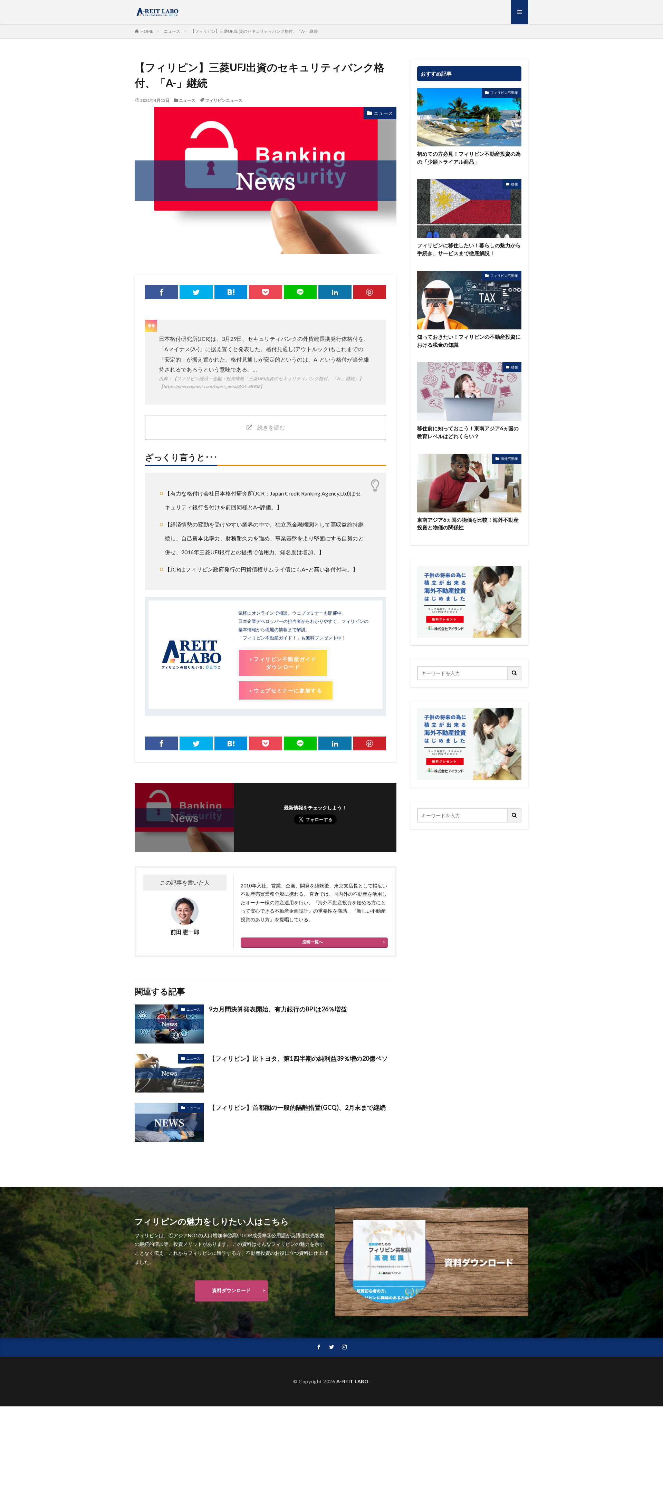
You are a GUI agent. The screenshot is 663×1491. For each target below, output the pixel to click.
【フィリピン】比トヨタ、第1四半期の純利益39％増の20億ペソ (298, 1058)
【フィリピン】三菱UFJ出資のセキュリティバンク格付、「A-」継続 (254, 31)
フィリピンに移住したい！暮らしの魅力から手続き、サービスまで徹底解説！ (469, 249)
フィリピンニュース (223, 100)
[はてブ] (230, 292)
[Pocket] (265, 292)
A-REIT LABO (352, 1381)
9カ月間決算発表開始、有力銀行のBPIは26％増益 (278, 1009)
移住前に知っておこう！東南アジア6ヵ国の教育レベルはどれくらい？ (468, 432)
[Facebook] (161, 292)
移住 (514, 184)
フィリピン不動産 (504, 92)
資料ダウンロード (231, 1290)
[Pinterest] (369, 292)
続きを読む (271, 427)
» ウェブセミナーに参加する (285, 690)
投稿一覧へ (312, 941)
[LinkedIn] (334, 292)
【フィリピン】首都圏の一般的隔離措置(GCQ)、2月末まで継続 (297, 1107)
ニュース (172, 31)
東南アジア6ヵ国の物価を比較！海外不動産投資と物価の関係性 (468, 524)
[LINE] (300, 292)
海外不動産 (509, 458)
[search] (514, 673)
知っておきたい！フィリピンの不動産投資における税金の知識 (469, 341)
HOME (147, 31)
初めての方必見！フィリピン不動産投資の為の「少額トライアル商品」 (469, 158)
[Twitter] (196, 292)
